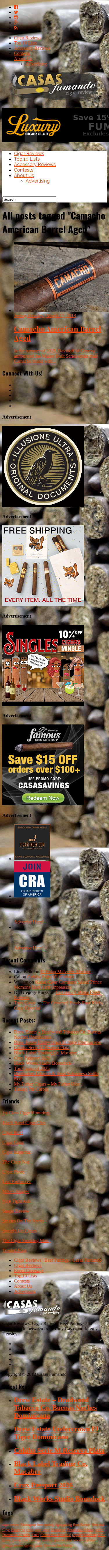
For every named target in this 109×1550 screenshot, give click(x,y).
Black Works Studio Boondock (42, 1063)
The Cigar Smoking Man (25, 1240)
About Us (23, 58)
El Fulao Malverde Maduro (65, 971)
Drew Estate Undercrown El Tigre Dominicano (57, 1042)
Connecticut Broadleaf (55, 1535)
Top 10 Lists (25, 42)
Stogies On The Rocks (23, 1220)
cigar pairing (63, 1525)
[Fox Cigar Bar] (43, 604)
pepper (76, 1535)
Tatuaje (16, 1540)
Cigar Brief (12, 1132)
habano (90, 1540)
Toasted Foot (14, 1250)
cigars (38, 1545)
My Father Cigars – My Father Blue (47, 1083)
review (18, 1545)
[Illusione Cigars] (43, 505)
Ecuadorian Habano (80, 1530)
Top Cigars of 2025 (32, 1068)
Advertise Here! (28, 921)
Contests (22, 53)
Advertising (36, 63)
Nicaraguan (28, 1525)
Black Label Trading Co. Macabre (45, 1052)
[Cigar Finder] (32, 858)
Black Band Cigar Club (24, 1122)
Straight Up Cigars (19, 1230)
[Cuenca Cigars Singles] (43, 704)
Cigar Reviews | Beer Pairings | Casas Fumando (58, 1260)
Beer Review (82, 1525)
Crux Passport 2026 (32, 1057)
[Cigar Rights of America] (32, 895)
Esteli (35, 1535)
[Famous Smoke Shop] (43, 803)
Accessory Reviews (32, 48)
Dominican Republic (16, 1535)
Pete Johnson (31, 1540)
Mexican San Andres (58, 1545)
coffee (99, 1530)
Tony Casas (24, 1002)
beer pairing (45, 1525)
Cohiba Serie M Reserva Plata (41, 1047)
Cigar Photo (13, 1171)
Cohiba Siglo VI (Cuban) (50, 976)
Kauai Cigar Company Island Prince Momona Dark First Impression (58, 985)
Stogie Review (15, 1211)
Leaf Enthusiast (16, 1181)
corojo (28, 1545)
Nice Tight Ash (16, 1201)
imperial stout (62, 1540)
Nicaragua (18, 1530)
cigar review (10, 1525)
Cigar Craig (13, 1142)
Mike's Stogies (15, 1191)
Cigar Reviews (27, 37)
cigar (38, 1530)
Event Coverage (29, 1270)
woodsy (78, 1540)
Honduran (90, 1535)
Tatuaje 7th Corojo (31, 1089)
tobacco (7, 1545)
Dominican (58, 1530)
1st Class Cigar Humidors (25, 1112)
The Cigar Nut (15, 1161)
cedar (29, 1530)
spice (45, 1530)
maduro (47, 1540)
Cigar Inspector (16, 1152)
